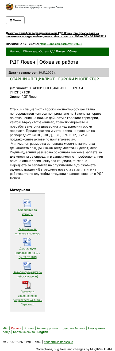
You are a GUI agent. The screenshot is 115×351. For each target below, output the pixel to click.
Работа (16, 328)
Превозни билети (72, 328)
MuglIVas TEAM (101, 349)
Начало (15, 51)
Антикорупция (47, 328)
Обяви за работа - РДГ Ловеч (44, 51)
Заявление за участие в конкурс (28, 231)
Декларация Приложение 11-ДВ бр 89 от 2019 (28, 253)
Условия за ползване (58, 342)
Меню (15, 20)
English (42, 332)
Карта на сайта (24, 332)
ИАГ (5, 328)
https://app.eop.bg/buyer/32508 (60, 43)
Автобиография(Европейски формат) (27, 274)
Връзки (29, 328)
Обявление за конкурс (30, 212)
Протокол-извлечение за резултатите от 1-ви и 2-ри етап (27, 298)
